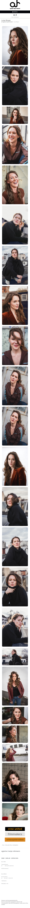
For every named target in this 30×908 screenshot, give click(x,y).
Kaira (18, 17)
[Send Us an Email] (14, 15)
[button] (15, 824)
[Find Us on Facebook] (16, 15)
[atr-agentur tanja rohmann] (15, 4)
